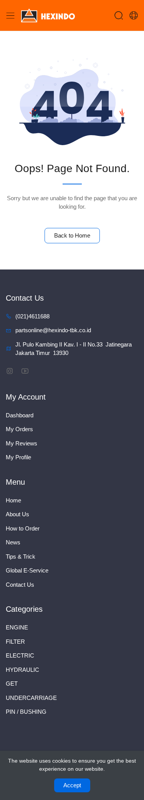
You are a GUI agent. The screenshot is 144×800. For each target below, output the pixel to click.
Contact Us (20, 584)
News (13, 542)
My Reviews (21, 443)
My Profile (18, 457)
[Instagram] (9, 371)
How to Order (23, 528)
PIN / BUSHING (26, 711)
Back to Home (72, 235)
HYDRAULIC (22, 669)
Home (13, 500)
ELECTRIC (20, 655)
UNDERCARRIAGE (31, 698)
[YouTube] (24, 371)
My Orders (19, 429)
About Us (17, 514)
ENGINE (17, 627)
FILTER (15, 641)
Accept (72, 785)
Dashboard (19, 415)
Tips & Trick (20, 556)
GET (12, 683)
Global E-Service (27, 570)
